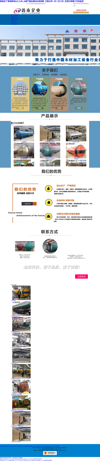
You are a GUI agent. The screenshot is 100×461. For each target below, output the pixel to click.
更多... (12, 124)
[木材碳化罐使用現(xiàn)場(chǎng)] (21, 362)
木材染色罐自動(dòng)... (16, 331)
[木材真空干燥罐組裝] (76, 140)
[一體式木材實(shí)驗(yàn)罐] (21, 346)
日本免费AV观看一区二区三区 (14, 460)
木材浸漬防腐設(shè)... (15, 316)
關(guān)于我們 (77, 3)
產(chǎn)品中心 (20, 446)
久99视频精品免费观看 (47, 460)
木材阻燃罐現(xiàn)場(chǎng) (17, 410)
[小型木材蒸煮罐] (24, 158)
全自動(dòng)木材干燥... (16, 441)
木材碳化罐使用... (14, 363)
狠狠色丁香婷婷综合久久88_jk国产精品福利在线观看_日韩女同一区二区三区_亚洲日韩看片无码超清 (42, 1)
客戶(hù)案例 (37, 446)
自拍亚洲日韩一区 (4, 460)
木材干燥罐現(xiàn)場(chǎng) (17, 426)
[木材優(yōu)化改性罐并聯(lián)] (21, 378)
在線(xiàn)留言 (49, 446)
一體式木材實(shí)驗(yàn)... (16, 347)
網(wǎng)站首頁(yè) (4, 446)
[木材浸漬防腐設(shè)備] (21, 315)
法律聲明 (43, 446)
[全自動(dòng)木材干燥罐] (50, 140)
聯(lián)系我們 (83, 3)
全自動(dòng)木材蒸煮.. (50, 158)
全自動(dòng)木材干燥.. (50, 141)
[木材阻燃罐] (76, 158)
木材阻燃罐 (76, 158)
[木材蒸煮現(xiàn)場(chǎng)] (21, 393)
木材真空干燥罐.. (76, 141)
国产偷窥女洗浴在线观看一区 (36, 460)
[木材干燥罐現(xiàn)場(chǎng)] (21, 425)
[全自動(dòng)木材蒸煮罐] (50, 158)
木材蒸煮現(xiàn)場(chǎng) (16, 394)
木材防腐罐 (24, 141)
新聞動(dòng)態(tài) (29, 446)
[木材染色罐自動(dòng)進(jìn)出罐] (21, 331)
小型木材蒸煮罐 (24, 158)
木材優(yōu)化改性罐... (15, 379)
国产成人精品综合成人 (25, 460)
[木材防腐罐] (24, 140)
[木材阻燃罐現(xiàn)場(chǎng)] (21, 409)
